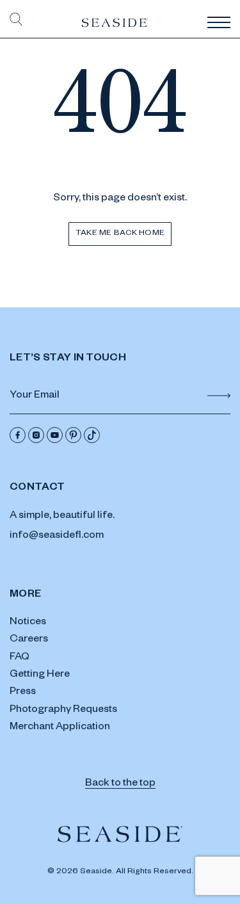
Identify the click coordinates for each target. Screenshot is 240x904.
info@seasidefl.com (57, 536)
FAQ (19, 658)
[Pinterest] (73, 435)
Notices (28, 623)
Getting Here (40, 675)
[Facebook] (18, 435)
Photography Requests (63, 710)
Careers (29, 640)
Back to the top (120, 784)
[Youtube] (55, 435)
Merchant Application (60, 728)
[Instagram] (36, 435)
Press (23, 692)
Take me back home (120, 233)
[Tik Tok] (92, 435)
